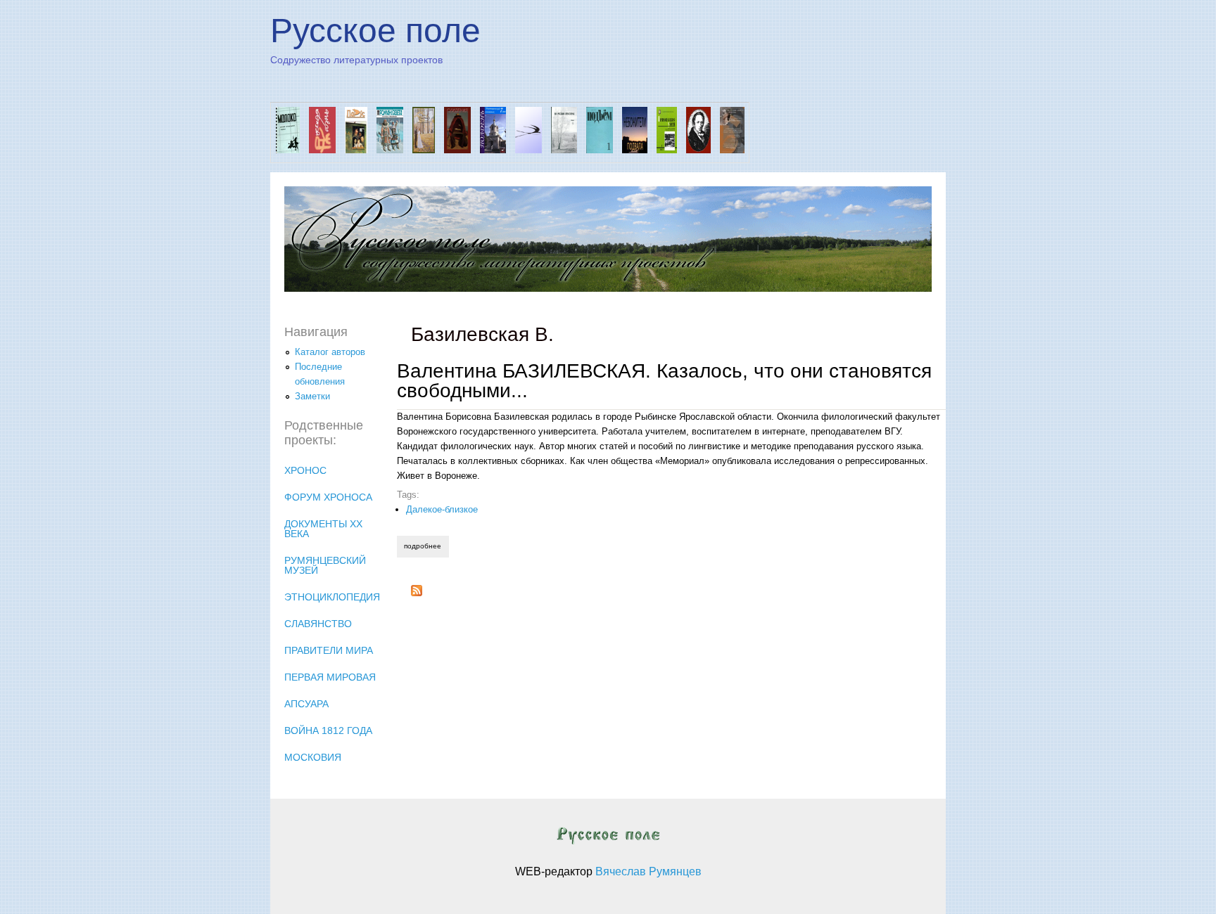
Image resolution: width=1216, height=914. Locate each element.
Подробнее (426, 546)
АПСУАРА (306, 703)
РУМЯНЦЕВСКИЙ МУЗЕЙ (325, 565)
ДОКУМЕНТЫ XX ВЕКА (323, 528)
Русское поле (375, 30)
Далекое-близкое (442, 509)
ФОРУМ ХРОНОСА (328, 497)
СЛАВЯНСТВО (318, 623)
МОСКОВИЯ (312, 757)
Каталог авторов (330, 352)
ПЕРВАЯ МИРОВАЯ (330, 677)
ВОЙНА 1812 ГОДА (328, 730)
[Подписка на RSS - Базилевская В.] (416, 593)
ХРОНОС (305, 470)
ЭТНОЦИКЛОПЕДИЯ (332, 597)
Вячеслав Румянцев (648, 871)
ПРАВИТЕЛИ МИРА (328, 650)
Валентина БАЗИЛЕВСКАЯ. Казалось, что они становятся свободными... (664, 380)
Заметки (312, 396)
